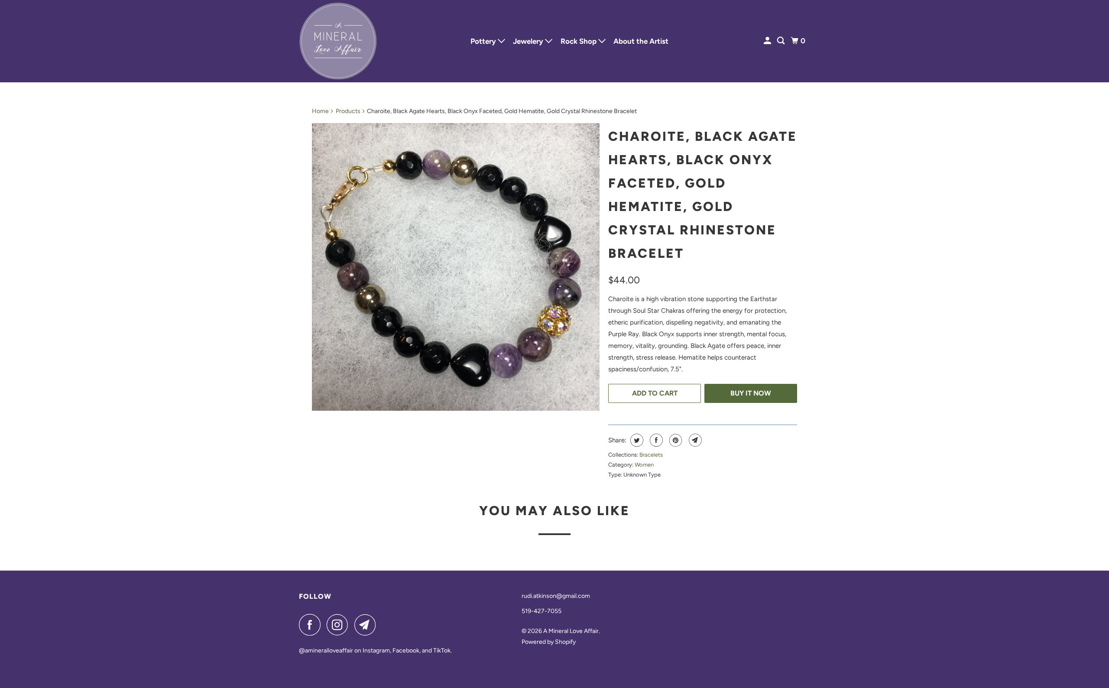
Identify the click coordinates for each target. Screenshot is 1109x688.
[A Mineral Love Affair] (338, 41)
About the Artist (640, 41)
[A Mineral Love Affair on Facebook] (312, 625)
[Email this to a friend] (694, 440)
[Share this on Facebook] (655, 440)
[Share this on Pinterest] (674, 440)
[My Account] (768, 40)
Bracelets (651, 454)
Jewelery (529, 41)
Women (644, 464)
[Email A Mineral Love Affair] (367, 625)
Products (348, 111)
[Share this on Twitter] (635, 440)
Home (320, 111)
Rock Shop (579, 41)
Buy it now (750, 393)
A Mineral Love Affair (571, 631)
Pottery (484, 41)
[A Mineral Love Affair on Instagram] (340, 625)
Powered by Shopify (549, 642)
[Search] (781, 40)
